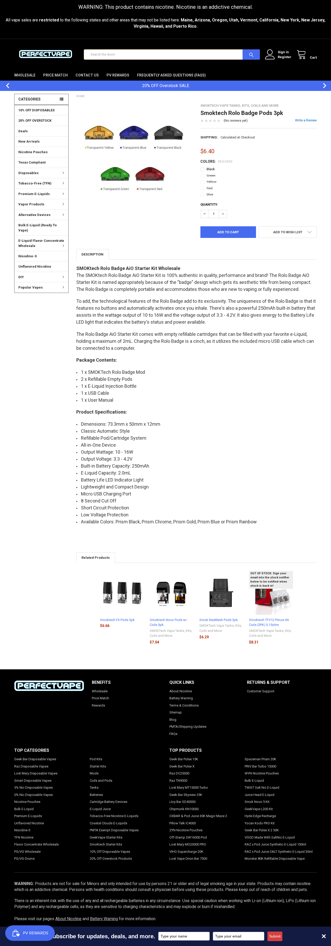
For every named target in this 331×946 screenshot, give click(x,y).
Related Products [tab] (95, 558)
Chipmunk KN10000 (184, 809)
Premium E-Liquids (34, 194)
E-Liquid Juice (100, 809)
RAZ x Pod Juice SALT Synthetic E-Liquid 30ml (279, 852)
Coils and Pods (101, 780)
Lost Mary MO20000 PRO (187, 844)
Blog (172, 720)
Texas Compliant (32, 162)
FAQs (173, 734)
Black (211, 169)
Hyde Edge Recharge (260, 816)
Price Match (55, 75)
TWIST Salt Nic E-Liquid (262, 787)
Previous (5, 86)
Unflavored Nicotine (34, 266)
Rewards (98, 705)
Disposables (28, 173)
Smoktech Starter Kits (106, 844)
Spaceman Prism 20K (260, 759)
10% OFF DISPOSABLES (36, 110)
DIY (21, 277)
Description (92, 254)
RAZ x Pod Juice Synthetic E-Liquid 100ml (275, 844)
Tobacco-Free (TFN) (34, 183)
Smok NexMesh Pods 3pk (218, 620)
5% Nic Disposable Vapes (33, 787)
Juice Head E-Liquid (259, 795)
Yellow (211, 182)
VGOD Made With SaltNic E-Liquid (270, 837)
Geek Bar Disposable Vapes (35, 759)
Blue (210, 194)
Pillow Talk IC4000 (182, 823)
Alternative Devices (34, 215)
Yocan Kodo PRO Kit (260, 823)
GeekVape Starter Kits (106, 837)
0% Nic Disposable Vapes (33, 795)
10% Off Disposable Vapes (110, 852)
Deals (23, 131)
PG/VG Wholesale (27, 852)
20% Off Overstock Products (111, 858)
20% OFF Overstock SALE (165, 85)
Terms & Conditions (184, 705)
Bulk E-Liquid (24, 809)
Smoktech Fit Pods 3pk (117, 620)
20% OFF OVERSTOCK (34, 120)
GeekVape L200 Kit (259, 809)
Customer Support (260, 691)
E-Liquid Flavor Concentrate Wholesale (41, 243)
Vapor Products (31, 204)
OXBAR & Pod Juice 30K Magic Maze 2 (198, 816)
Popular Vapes (30, 287)
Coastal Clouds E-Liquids (108, 823)
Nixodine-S (27, 256)
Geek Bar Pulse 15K (183, 759)
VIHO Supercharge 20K (186, 852)
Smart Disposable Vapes (32, 780)
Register (284, 57)
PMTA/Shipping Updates (187, 726)
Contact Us (87, 75)
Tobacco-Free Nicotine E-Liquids (114, 816)
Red (210, 188)
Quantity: (209, 204)
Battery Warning (181, 698)
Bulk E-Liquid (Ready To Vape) (37, 227)
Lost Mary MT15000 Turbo (188, 787)
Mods (94, 773)
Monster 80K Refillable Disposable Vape (275, 858)
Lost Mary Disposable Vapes (35, 773)
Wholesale (24, 75)
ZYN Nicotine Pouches (185, 830)
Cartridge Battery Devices (108, 802)
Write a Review (306, 120)
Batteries (96, 795)
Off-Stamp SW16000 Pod (188, 837)
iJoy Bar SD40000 (182, 802)
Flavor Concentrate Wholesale (36, 844)
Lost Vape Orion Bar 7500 (188, 858)
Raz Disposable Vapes (31, 766)
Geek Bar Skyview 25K (185, 795)
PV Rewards (118, 75)
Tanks (94, 787)
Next (322, 86)
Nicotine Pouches (33, 152)
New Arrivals (29, 141)
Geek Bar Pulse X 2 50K (262, 830)
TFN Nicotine (23, 837)
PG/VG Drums (24, 858)
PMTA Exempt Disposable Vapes (114, 830)
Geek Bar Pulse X (181, 766)
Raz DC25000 (179, 773)
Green (211, 175)
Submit (275, 936)
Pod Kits (96, 759)
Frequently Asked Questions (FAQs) (171, 75)
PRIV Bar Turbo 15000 (260, 766)
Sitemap (175, 712)
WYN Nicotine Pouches (262, 773)
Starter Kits (98, 766)
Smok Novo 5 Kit (257, 802)
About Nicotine (180, 691)
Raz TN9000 (178, 780)
